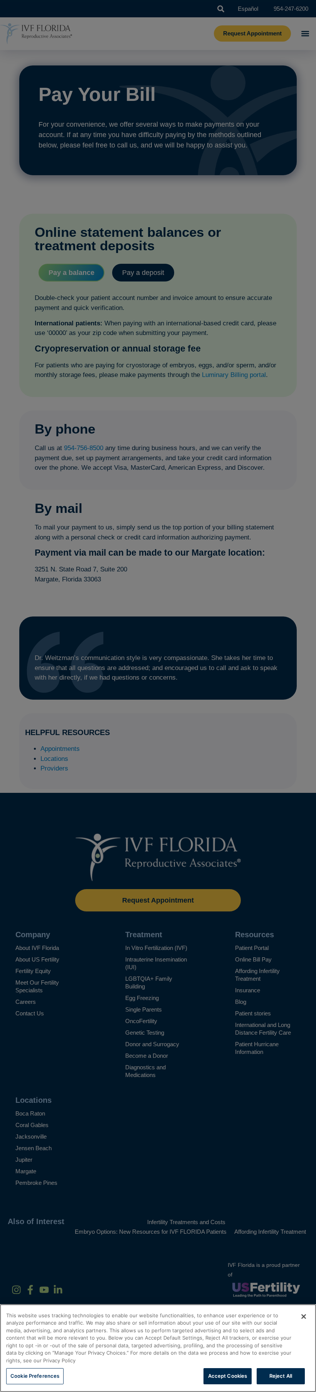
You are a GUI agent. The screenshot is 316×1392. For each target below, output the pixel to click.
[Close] (303, 1316)
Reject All (280, 1376)
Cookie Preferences (34, 1376)
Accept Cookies (227, 1376)
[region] (158, 1348)
